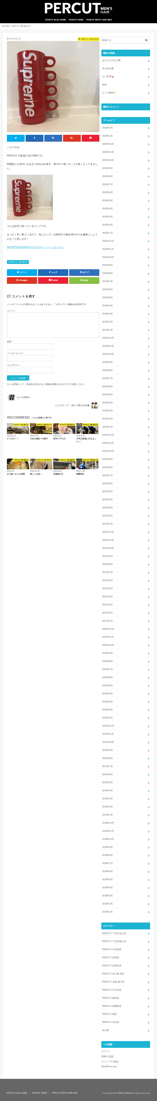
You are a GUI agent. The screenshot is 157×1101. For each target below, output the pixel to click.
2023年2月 (107, 418)
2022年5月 (107, 491)
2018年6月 (107, 871)
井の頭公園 (108, 68)
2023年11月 (108, 346)
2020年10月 (108, 645)
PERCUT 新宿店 (110, 998)
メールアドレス (15, 353)
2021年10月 (108, 548)
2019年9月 (107, 750)
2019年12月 (108, 726)
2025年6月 (107, 192)
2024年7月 (107, 281)
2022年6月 (107, 483)
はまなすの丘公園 (111, 60)
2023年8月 (107, 370)
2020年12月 (108, 629)
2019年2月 (107, 806)
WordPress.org (109, 1066)
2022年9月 (107, 459)
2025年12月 (108, 144)
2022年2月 (107, 516)
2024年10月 (108, 257)
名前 (10, 341)
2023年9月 (107, 362)
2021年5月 (107, 588)
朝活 (104, 84)
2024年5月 (107, 297)
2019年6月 (107, 774)
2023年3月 (107, 410)
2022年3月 (107, 507)
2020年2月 (107, 709)
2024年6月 (107, 289)
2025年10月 (108, 160)
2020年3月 (107, 701)
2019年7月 (107, 766)
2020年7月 (107, 669)
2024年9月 (107, 265)
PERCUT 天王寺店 (111, 990)
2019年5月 (107, 782)
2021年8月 (107, 564)
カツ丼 (105, 76)
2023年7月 (107, 378)
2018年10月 (108, 839)
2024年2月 (107, 322)
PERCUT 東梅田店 (111, 1006)
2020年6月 (107, 677)
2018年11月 (108, 831)
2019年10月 (108, 742)
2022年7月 (107, 475)
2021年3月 (107, 604)
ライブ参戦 (108, 93)
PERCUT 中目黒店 (111, 949)
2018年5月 (107, 879)
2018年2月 (107, 903)
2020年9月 (107, 653)
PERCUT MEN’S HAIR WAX (99, 20)
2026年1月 (107, 136)
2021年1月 (107, 621)
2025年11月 (108, 152)
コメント (11, 310)
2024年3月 (107, 313)
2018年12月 (108, 823)
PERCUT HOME (76, 20)
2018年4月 (107, 887)
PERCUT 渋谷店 (110, 1022)
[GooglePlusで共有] (72, 138)
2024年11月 (108, 249)
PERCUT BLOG (125, 1093)
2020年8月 (107, 661)
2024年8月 (107, 273)
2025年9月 (107, 168)
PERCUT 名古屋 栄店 (113, 973)
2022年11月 (108, 443)
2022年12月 (108, 435)
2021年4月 (107, 596)
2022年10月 (108, 451)
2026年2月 (107, 128)
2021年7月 (107, 572)
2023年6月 (107, 386)
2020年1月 (107, 718)
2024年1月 (107, 330)
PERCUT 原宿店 (110, 957)
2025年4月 (107, 208)
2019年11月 (108, 734)
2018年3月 (107, 895)
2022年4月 (107, 499)
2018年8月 (107, 855)
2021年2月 (107, 613)
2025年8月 (107, 176)
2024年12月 (108, 241)
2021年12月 (108, 532)
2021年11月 (108, 540)
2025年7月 (107, 184)
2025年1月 (107, 233)
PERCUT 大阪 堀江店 (19, 262)
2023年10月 (108, 354)
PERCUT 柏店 (109, 1014)
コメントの (109, 1061)
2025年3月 (107, 216)
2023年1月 (107, 427)
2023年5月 (107, 394)
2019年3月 (107, 798)
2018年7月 (107, 863)
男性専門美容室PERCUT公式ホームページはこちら (35, 247)
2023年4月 (107, 402)
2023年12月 (108, 338)
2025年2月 (107, 225)
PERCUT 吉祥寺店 (111, 965)
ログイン (106, 1051)
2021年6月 (107, 580)
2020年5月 (107, 685)
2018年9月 (107, 847)
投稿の (107, 1056)
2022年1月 (107, 524)
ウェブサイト (13, 365)
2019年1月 (107, 815)
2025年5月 (107, 200)
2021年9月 (107, 556)
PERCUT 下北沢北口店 (114, 933)
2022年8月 (107, 467)
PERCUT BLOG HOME (55, 20)
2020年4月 (107, 693)
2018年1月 (107, 912)
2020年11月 (108, 637)
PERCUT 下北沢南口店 (114, 941)
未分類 (105, 1030)
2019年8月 (107, 758)
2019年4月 (107, 790)
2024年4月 (107, 305)
